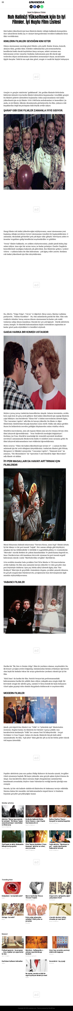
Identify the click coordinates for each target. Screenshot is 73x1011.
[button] (3, 2)
